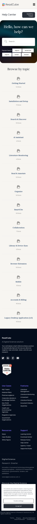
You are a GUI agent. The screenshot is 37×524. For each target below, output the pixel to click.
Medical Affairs (7, 392)
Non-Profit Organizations (6, 404)
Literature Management (25, 390)
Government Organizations (6, 419)
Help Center (9, 14)
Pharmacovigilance (8, 395)
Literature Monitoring (27, 394)
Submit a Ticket (26, 446)
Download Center (26, 437)
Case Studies (6, 437)
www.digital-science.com (10, 477)
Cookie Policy (31, 519)
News (4, 434)
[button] (3, 358)
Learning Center (26, 434)
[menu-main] (34, 4)
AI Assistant (24, 397)
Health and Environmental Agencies (6, 410)
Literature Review (26, 400)
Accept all (18, 506)
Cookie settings (18, 501)
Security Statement (29, 518)
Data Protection (19, 519)
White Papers (6, 440)
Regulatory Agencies (9, 415)
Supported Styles (26, 448)
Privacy (18, 518)
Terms (12, 518)
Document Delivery (27, 403)
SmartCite (24, 406)
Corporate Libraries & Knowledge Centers (9, 399)
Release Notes (25, 440)
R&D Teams (6, 389)
